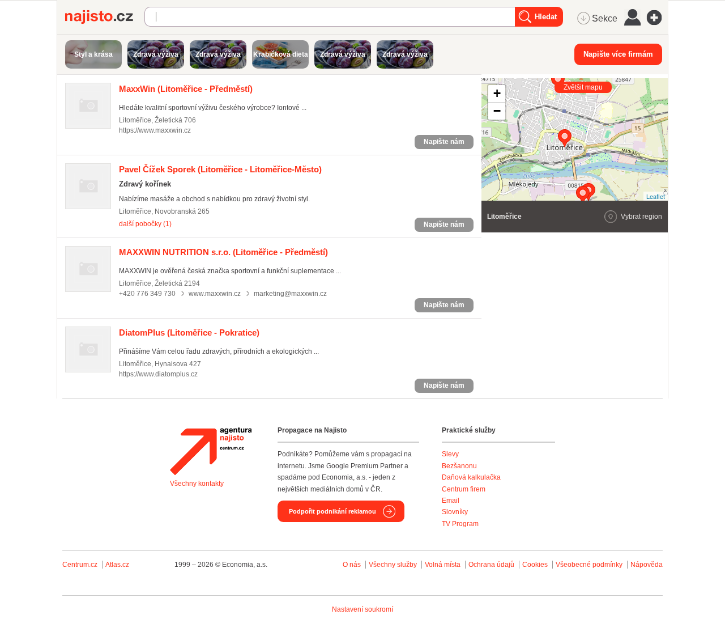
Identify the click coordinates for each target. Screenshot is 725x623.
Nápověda (646, 565)
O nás (352, 565)
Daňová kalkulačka (471, 477)
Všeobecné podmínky (589, 565)
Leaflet (655, 196)
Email (450, 501)
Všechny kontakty (197, 484)
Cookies (535, 565)
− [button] (497, 111)
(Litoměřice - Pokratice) (189, 332)
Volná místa (442, 565)
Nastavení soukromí (362, 609)
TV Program (460, 524)
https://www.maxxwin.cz (155, 130)
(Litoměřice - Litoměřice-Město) (220, 169)
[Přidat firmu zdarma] (657, 17)
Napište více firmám (618, 54)
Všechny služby (394, 565)
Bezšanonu (459, 466)
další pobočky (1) (145, 224)
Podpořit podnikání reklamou (332, 511)
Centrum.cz (79, 565)
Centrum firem (463, 489)
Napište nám (444, 142)
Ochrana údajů (491, 565)
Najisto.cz (104, 17)
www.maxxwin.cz (215, 294)
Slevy (450, 454)
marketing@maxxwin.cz (290, 294)
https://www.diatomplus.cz (158, 374)
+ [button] (497, 93)
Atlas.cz (117, 565)
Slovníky (455, 512)
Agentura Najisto (210, 451)
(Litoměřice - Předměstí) (186, 89)
